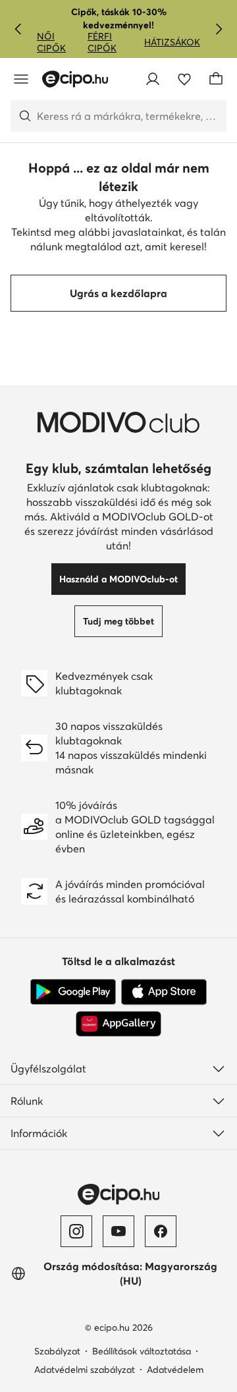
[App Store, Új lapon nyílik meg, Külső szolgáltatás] (164, 992)
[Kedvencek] (184, 79)
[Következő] (218, 29)
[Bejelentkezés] (153, 79)
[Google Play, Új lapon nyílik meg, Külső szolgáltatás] (73, 992)
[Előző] (18, 29)
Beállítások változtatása (141, 1351)
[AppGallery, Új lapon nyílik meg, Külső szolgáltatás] (118, 1024)
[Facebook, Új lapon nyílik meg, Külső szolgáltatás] (160, 1231)
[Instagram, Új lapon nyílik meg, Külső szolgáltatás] (76, 1231)
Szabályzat (57, 1351)
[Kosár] (216, 79)
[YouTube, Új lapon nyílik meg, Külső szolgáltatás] (118, 1231)
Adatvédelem (175, 1370)
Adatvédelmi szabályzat (84, 1370)
